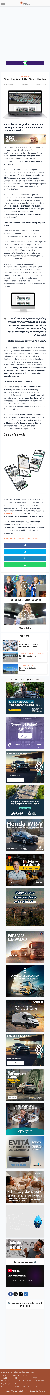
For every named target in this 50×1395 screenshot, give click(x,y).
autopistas (22, 654)
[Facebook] (10, 1294)
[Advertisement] (25, 33)
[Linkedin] (26, 1294)
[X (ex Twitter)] (15, 1294)
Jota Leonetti (40, 84)
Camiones (25, 76)
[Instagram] (21, 1294)
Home (7, 1391)
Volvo (37, 538)
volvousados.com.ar (12, 513)
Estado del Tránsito (37, 1391)
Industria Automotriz (24, 538)
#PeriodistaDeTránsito (19, 1391)
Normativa (31, 642)
